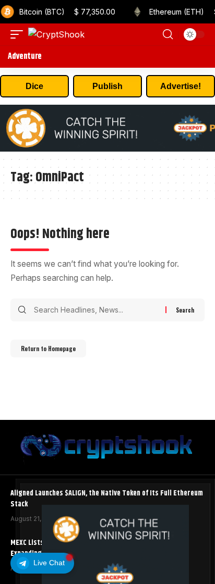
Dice (34, 86)
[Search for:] (95, 310)
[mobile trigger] (19, 34)
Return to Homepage (48, 348)
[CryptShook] (56, 34)
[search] (167, 34)
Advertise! (180, 86)
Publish (107, 86)
